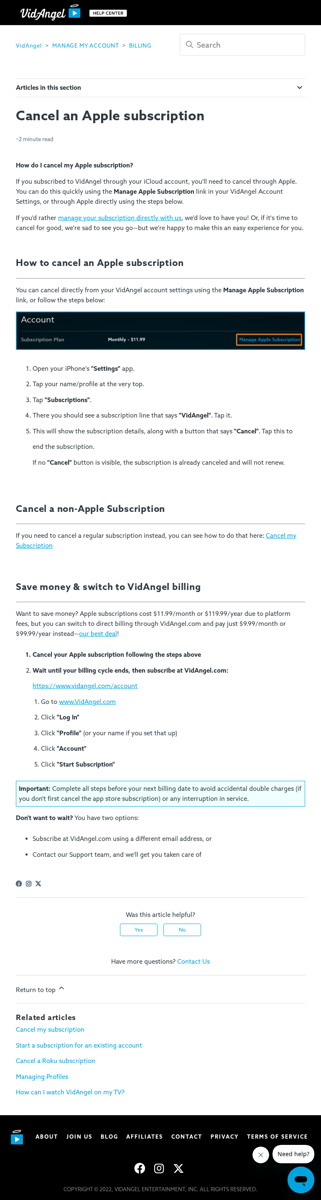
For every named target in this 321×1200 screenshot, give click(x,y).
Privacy (225, 1136)
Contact (186, 1136)
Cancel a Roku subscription (55, 1061)
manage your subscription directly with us (119, 218)
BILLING (140, 45)
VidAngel (28, 45)
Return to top (36, 990)
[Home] (75, 12)
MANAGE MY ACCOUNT (85, 45)
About (47, 1136)
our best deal (98, 634)
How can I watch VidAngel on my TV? (70, 1092)
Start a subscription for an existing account (79, 1045)
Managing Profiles (42, 1077)
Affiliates (144, 1136)
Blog (109, 1136)
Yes (139, 930)
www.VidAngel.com (87, 702)
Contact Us (193, 961)
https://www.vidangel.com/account (85, 686)
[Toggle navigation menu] (290, 12)
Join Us (79, 1136)
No (182, 930)
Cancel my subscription (50, 1029)
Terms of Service (277, 1136)
